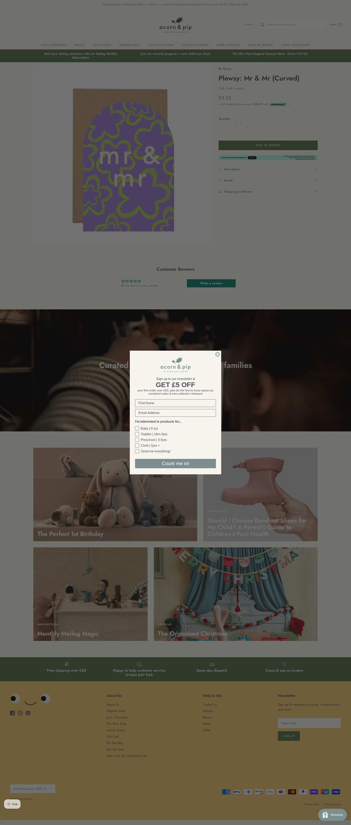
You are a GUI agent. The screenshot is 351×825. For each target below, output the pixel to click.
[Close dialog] (218, 354)
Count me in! (175, 463)
